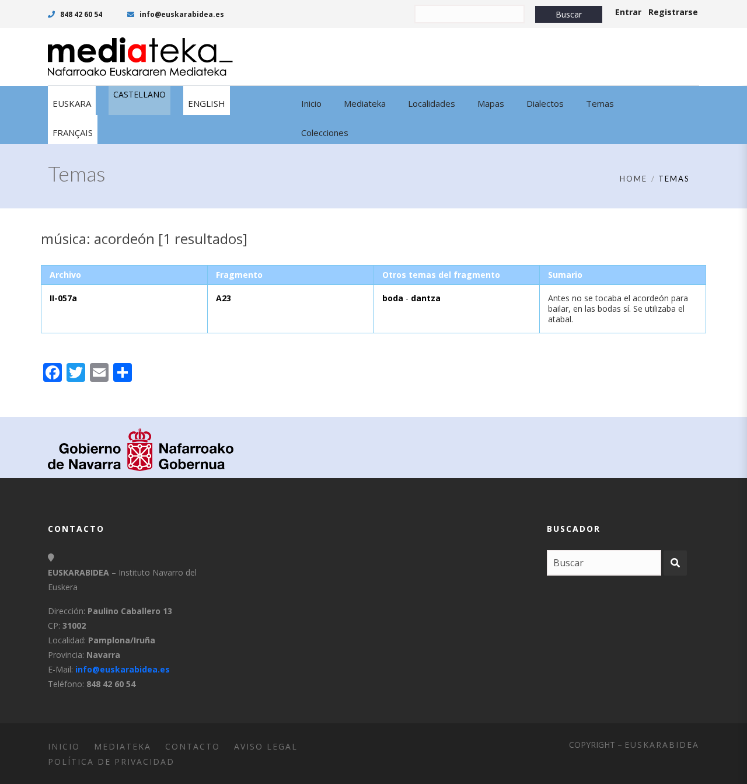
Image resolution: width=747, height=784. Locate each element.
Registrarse (673, 12)
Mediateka (122, 746)
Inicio (64, 746)
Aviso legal (266, 746)
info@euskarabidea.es (181, 14)
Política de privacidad (111, 761)
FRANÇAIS (73, 132)
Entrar (628, 12)
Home (633, 178)
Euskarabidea (661, 744)
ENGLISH (206, 103)
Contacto (192, 746)
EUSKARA (72, 103)
